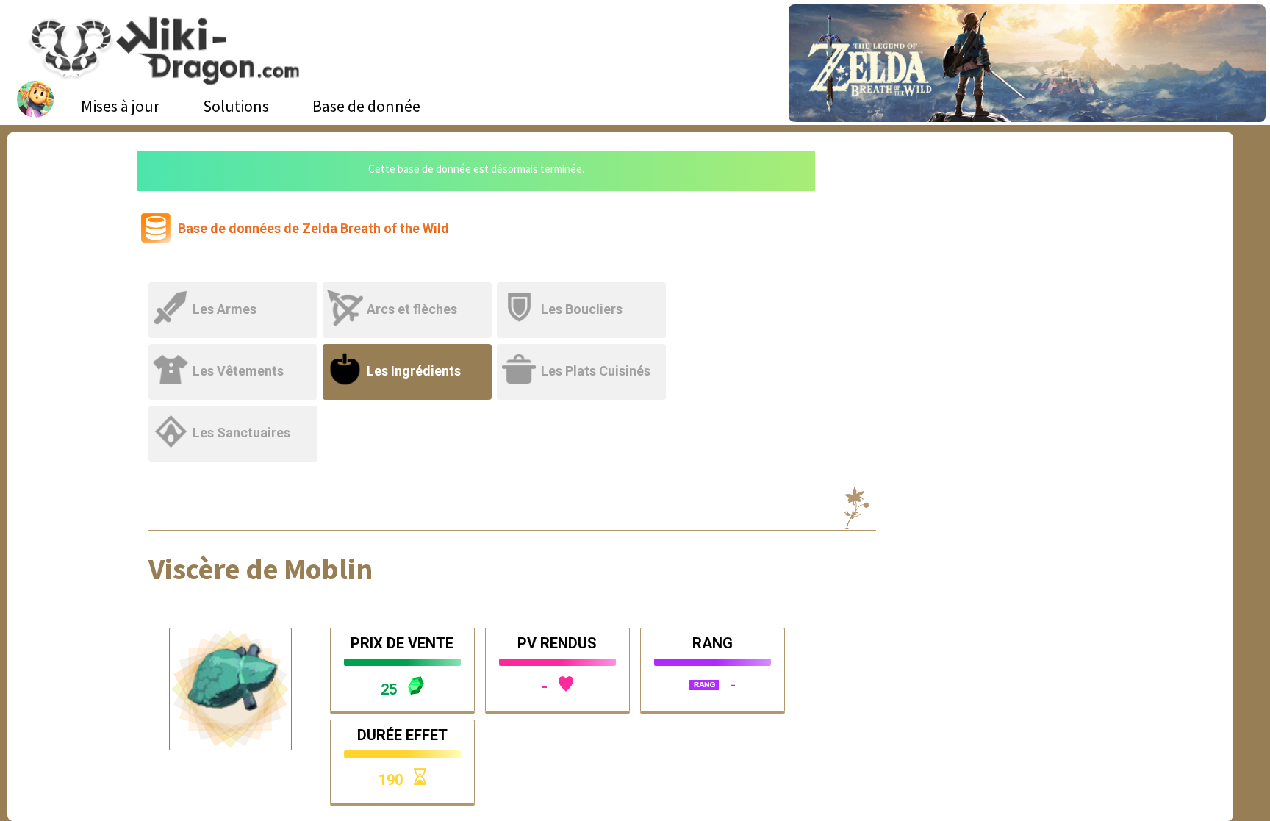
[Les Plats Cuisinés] (582, 353)
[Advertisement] (970, 261)
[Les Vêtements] (235, 353)
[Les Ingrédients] (410, 353)
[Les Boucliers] (582, 291)
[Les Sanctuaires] (234, 415)
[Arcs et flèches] (410, 291)
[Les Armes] (235, 291)
